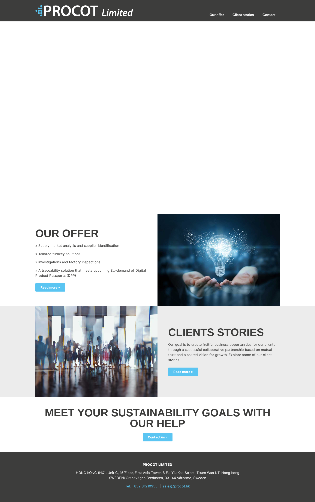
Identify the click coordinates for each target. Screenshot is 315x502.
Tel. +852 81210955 (141, 486)
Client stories (243, 15)
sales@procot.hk (176, 486)
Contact (268, 15)
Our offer (217, 15)
